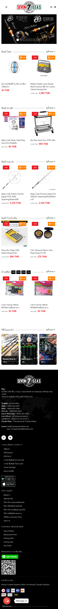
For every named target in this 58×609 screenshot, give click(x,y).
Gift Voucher (8, 453)
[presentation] (54, 29)
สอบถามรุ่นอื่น (9, 471)
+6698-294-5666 (15, 411)
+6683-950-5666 (13, 409)
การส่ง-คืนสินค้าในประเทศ (13, 464)
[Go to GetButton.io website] (6, 606)
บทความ (7, 521)
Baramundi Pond (10, 535)
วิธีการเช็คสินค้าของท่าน (13, 513)
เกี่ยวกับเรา (8, 456)
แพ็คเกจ (7, 449)
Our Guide (8, 546)
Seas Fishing (9, 531)
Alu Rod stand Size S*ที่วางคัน (42, 140)
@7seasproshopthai (20, 416)
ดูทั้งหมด (50, 51)
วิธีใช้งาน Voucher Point (13, 517)
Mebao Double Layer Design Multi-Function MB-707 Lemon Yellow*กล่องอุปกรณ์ (42, 86)
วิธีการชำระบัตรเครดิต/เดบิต (14, 502)
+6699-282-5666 (22, 414)
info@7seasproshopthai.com (18, 426)
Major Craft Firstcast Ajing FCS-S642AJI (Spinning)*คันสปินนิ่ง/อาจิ (43, 196)
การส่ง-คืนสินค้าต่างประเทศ (14, 460)
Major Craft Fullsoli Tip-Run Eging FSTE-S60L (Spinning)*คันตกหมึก (12, 196)
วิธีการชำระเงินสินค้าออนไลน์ (14, 510)
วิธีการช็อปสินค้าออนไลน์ (13, 506)
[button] (18, 40)
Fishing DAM (9, 538)
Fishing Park (8, 542)
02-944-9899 (14, 404)
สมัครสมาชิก (8, 499)
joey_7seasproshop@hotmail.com (20, 429)
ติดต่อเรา (7, 495)
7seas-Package (10, 467)
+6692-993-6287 (13, 406)
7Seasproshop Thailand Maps (24, 421)
